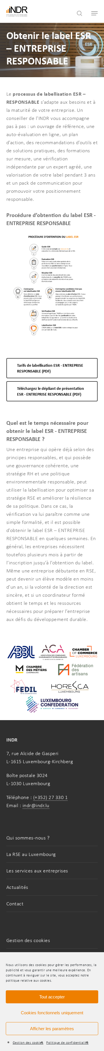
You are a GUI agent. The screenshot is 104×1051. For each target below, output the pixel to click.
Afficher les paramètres (52, 1028)
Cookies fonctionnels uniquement (52, 1012)
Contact (15, 903)
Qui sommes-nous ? (28, 838)
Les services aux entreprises (37, 871)
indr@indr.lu (36, 805)
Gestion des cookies (28, 1043)
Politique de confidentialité (67, 1043)
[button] (52, 368)
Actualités (17, 887)
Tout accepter (52, 996)
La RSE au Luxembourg (31, 854)
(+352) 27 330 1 (50, 797)
